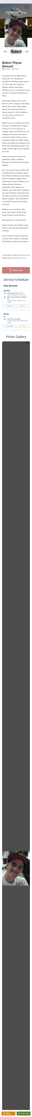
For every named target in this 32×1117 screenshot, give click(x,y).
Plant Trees (22, 306)
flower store (22, 258)
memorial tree (23, 255)
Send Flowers (22, 326)
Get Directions (9, 306)
